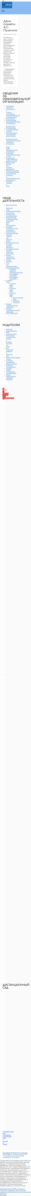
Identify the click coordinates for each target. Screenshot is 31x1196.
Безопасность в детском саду (11, 207)
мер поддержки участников (7, 1135)
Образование (11, 120)
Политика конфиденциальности (15, 1152)
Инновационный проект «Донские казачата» (12, 251)
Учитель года (9, 281)
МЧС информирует (11, 333)
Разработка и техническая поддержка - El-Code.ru (13, 1156)
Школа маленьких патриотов (10, 257)
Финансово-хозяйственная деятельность (11, 159)
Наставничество (12, 268)
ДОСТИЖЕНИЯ (11, 313)
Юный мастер (9, 260)
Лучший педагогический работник (12, 305)
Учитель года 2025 (12, 285)
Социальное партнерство (11, 215)
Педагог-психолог (16, 301)
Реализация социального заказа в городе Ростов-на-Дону (11, 341)
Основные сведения (10, 107)
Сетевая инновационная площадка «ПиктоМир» (12, 229)
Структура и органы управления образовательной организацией (13, 113)
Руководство (11, 128)
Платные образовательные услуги (13, 155)
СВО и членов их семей (5, 1141)
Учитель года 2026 (12, 290)
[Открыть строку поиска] (3, 11)
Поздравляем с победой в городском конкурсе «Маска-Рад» (9, 72)
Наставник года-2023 (13, 278)
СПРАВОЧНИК (8, 1132)
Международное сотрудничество (12, 171)
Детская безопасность (11, 330)
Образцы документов (10, 366)
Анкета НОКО (9, 369)
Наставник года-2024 (13, 275)
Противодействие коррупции (13, 212)
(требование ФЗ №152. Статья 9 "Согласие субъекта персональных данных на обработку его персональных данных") (15, 1191)
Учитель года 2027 (12, 294)
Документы (10, 119)
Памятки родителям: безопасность (11, 362)
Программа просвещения (11, 372)
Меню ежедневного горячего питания (11, 377)
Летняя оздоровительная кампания (13, 310)
